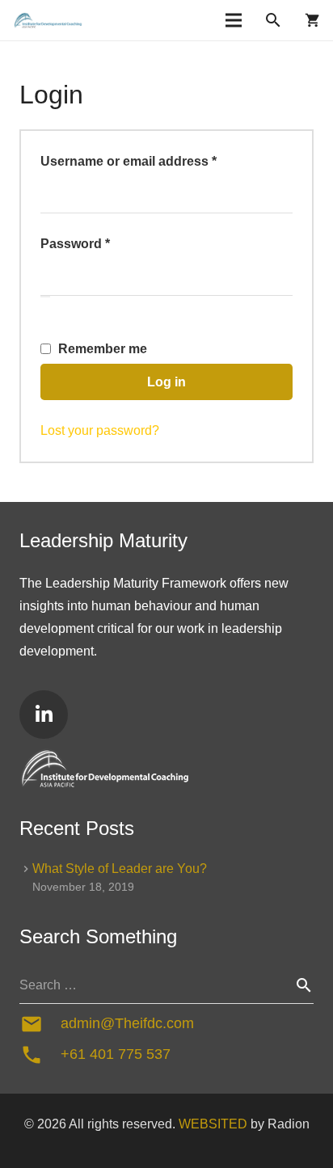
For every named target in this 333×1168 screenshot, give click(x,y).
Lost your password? (99, 430)
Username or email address (156, 161)
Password (103, 243)
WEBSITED (213, 1124)
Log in (166, 382)
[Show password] (45, 296)
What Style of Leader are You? (119, 868)
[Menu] (233, 20)
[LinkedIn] (43, 714)
